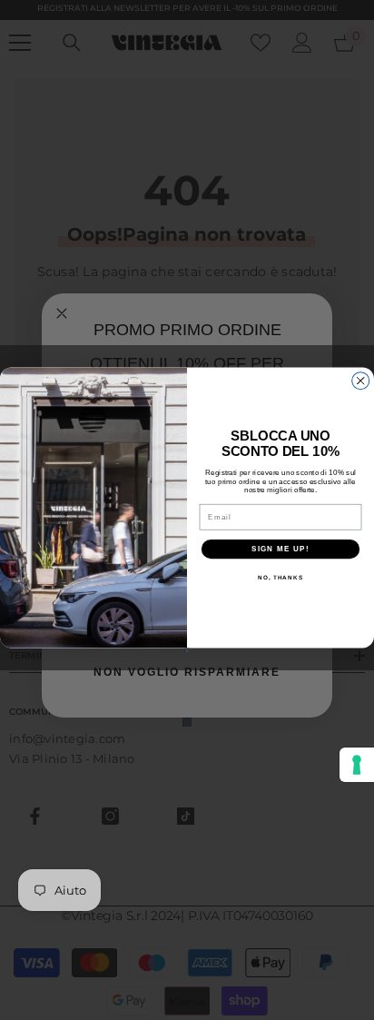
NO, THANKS (280, 577)
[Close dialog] (360, 381)
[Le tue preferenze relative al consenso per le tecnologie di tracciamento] (357, 765)
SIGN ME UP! (280, 549)
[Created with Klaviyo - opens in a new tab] (186, 650)
